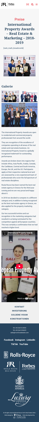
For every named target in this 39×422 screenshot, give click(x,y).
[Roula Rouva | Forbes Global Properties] (7, 4)
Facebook (9, 340)
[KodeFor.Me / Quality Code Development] (19, 417)
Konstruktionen (19, 319)
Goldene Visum (19, 315)
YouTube (23, 344)
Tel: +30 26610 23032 (19, 328)
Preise (19, 19)
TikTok (14, 344)
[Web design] (17, 415)
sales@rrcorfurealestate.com (19, 332)
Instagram (20, 340)
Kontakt (19, 307)
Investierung (19, 311)
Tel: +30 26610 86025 (19, 330)
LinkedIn (31, 340)
